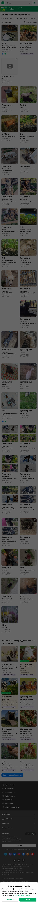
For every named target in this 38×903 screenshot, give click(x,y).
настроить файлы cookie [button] (21, 895)
